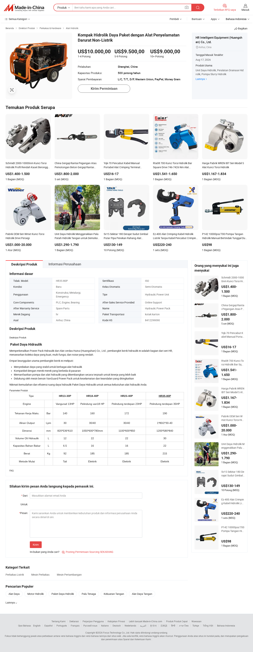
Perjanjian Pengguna (93, 621)
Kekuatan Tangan (114, 594)
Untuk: (24, 504)
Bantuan (197, 19)
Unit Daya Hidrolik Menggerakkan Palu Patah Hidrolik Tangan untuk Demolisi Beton (232, 446)
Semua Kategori (18, 19)
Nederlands (130, 625)
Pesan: (23, 513)
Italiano (105, 625)
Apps (214, 19)
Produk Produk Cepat (177, 621)
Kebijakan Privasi (116, 621)
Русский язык (90, 625)
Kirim (36, 544)
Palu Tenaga (89, 594)
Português (61, 625)
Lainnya (200, 79)
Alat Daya (14, 594)
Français (75, 625)
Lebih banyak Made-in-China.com (145, 621)
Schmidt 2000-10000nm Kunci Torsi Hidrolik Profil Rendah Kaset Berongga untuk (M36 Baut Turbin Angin (232, 279)
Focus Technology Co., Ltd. (116, 632)
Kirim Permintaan (104, 88)
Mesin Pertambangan (69, 574)
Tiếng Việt (208, 625)
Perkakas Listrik (15, 574)
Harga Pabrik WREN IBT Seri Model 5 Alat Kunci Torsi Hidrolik (232, 390)
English (37, 625)
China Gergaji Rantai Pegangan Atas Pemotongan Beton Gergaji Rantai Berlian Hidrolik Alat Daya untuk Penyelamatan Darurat (232, 307)
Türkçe (195, 625)
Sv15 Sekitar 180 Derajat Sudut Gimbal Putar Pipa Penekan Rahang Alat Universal (232, 473)
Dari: (24, 495)
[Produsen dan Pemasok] (24, 7)
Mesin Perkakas (40, 574)
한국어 (153, 625)
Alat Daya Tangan (142, 594)
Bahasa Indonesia (226, 625)
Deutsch (117, 625)
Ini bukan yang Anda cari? (44, 552)
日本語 (164, 625)
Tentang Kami (58, 621)
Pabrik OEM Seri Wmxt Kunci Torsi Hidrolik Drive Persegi (232, 418)
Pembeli (174, 19)
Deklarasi (74, 621)
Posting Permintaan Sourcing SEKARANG (87, 552)
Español (48, 625)
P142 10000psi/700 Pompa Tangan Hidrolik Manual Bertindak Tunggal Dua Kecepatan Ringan (232, 529)
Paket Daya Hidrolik (62, 594)
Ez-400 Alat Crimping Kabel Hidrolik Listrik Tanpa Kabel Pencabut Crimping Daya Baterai (232, 501)
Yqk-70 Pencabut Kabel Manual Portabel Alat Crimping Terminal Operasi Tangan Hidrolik (232, 335)
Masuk (245, 9)
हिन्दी (173, 625)
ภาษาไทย (184, 625)
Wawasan (197, 621)
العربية (143, 625)
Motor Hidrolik (35, 594)
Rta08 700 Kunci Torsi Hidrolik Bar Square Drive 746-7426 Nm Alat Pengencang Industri (232, 362)
